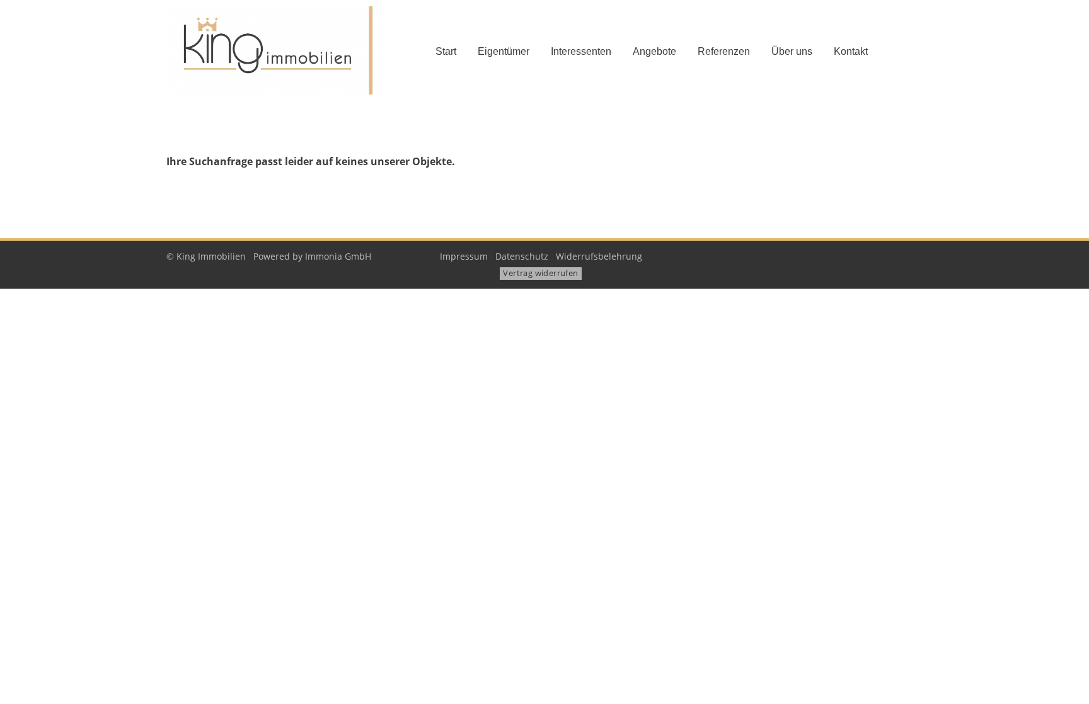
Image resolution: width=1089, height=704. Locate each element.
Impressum (464, 256)
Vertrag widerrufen (540, 273)
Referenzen (724, 51)
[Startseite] (286, 50)
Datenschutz (521, 256)
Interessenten (581, 51)
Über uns (791, 51)
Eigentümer (503, 51)
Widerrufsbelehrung (599, 256)
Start (445, 51)
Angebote (654, 51)
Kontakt (851, 51)
